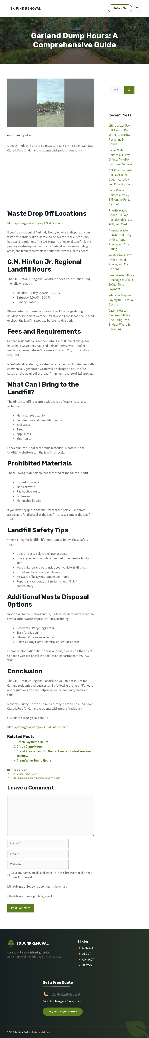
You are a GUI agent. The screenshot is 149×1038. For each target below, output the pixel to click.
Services (88, 947)
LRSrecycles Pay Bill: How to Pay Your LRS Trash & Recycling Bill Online (119, 135)
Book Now (119, 8)
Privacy (87, 965)
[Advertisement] (50, 182)
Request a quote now (63, 1011)
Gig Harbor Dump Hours (24, 774)
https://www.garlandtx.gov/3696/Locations (35, 223)
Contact (88, 959)
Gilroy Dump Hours (30, 746)
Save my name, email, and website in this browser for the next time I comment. (51, 875)
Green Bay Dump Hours (32, 742)
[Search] (129, 90)
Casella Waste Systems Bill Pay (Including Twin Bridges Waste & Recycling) (119, 320)
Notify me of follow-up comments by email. (38, 887)
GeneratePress (42, 1032)
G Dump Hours (19, 770)
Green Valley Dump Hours (34, 760)
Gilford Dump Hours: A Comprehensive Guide (35, 777)
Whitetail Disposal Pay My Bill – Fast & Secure (121, 299)
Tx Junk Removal (25, 8)
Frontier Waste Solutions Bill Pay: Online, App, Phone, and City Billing (120, 239)
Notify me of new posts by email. (31, 896)
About (86, 953)
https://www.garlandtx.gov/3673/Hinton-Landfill (38, 727)
